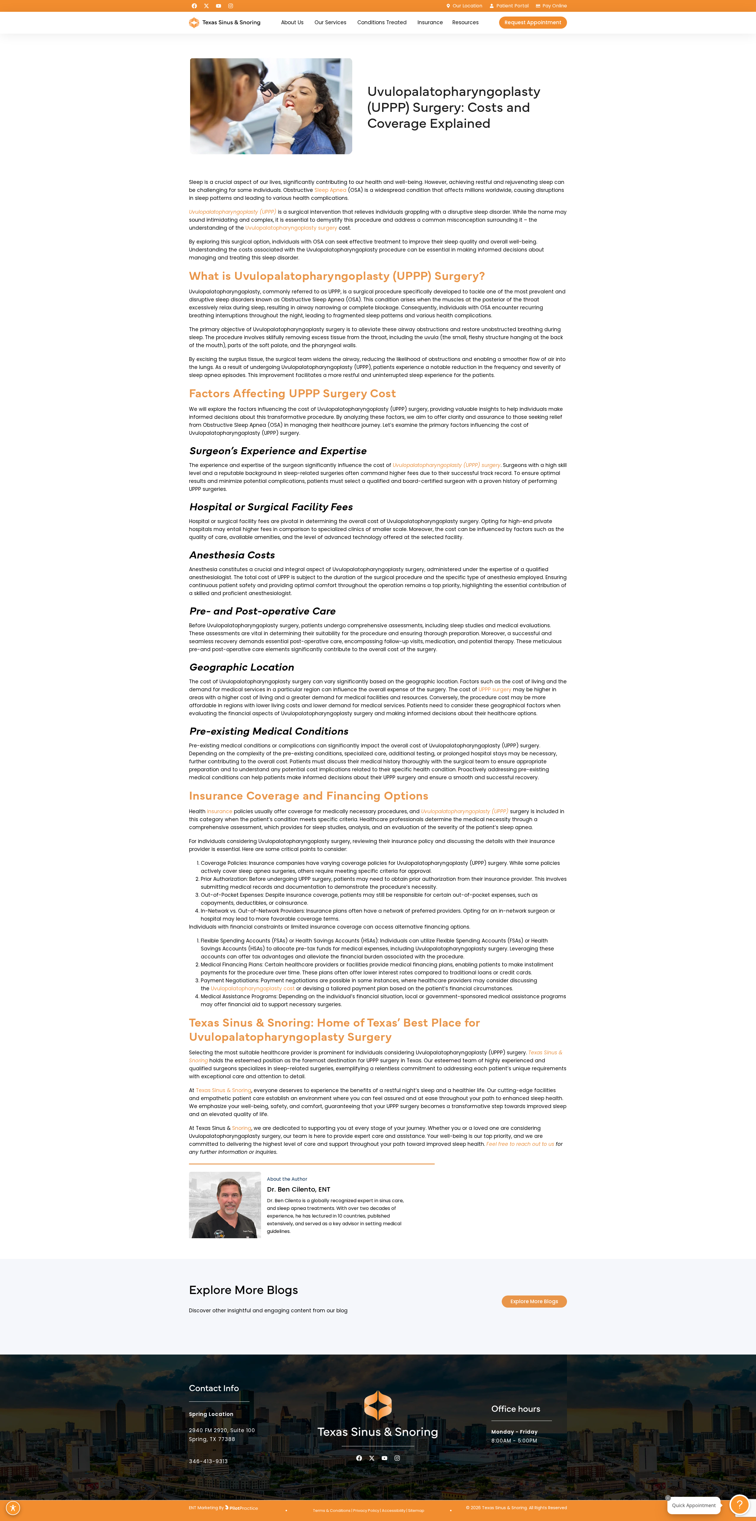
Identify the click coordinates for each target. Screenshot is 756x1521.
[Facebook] (194, 6)
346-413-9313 (208, 1461)
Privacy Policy (366, 1510)
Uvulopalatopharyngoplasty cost (253, 988)
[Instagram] (230, 6)
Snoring (241, 1128)
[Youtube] (218, 6)
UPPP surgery (495, 689)
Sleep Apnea (330, 190)
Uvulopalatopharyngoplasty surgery (291, 227)
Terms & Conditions (332, 1510)
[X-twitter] (206, 6)
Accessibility (393, 1510)
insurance (219, 811)
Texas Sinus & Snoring (223, 1090)
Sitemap (416, 1510)
